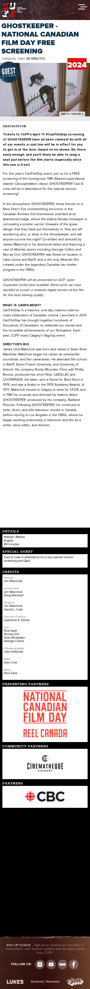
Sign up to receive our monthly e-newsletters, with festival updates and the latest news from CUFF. (45, 949)
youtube (51, 964)
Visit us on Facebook (73, 964)
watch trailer (71, 114)
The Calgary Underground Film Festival (14, 3)
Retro (20, 537)
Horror (9, 537)
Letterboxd (62, 964)
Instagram (40, 964)
